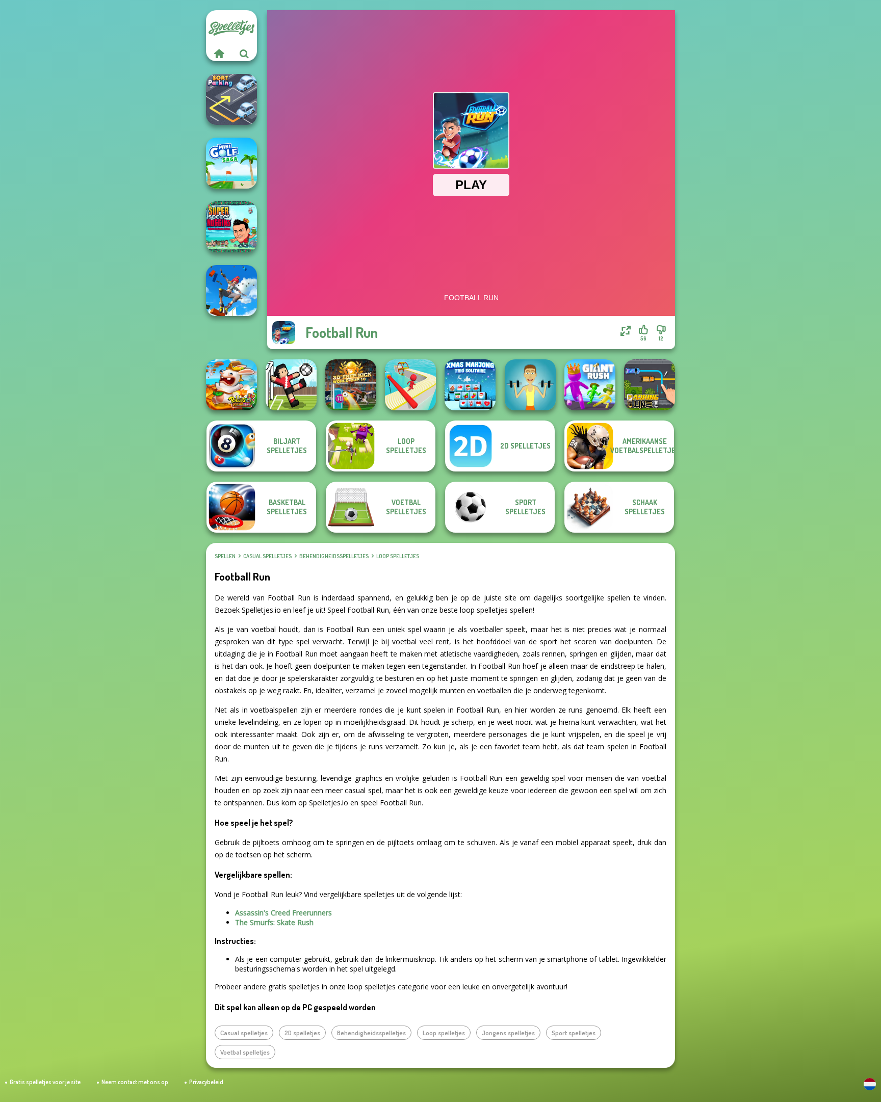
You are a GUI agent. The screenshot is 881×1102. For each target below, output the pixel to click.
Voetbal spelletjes (245, 1052)
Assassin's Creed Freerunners (283, 912)
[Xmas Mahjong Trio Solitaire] (470, 384)
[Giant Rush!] (589, 384)
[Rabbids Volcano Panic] (231, 384)
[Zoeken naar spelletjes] (244, 53)
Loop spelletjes (397, 556)
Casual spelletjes (267, 556)
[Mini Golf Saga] (231, 163)
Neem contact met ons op (134, 1082)
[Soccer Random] (291, 384)
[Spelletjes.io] (218, 53)
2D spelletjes (302, 1033)
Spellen (225, 556)
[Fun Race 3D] (410, 384)
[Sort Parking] (231, 99)
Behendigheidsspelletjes (334, 556)
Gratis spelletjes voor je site (45, 1082)
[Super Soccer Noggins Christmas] (231, 226)
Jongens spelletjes (508, 1033)
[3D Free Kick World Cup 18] (350, 384)
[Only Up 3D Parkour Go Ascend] (231, 290)
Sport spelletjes (573, 1033)
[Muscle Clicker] (530, 384)
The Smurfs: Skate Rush (274, 922)
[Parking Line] (649, 384)
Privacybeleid (206, 1082)
